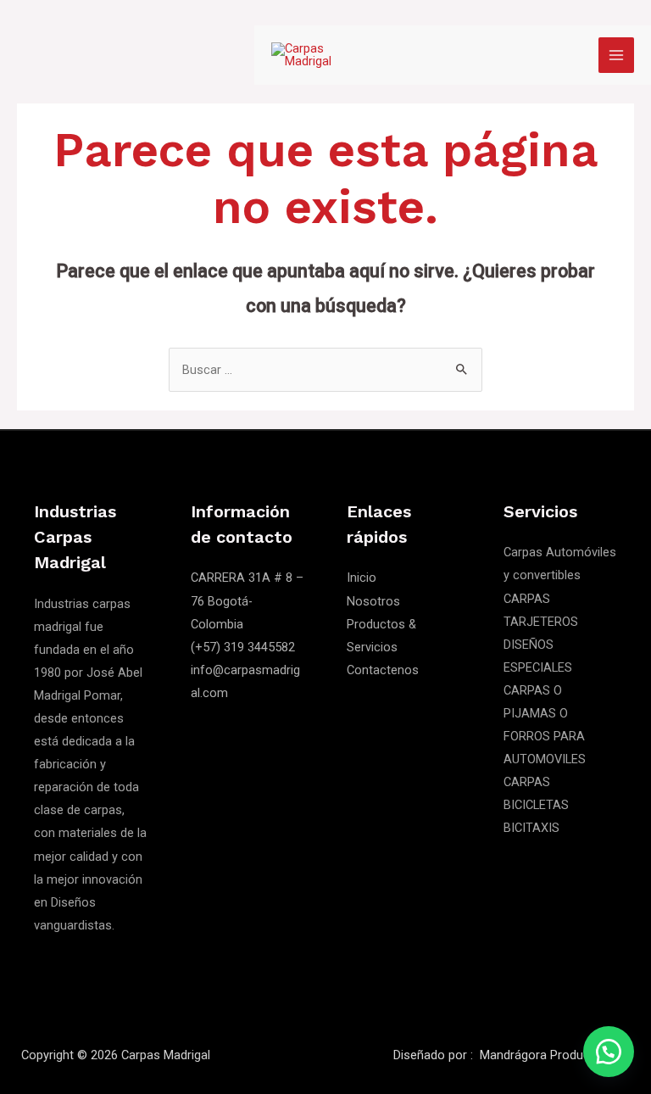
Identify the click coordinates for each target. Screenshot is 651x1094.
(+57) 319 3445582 (243, 647)
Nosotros (373, 601)
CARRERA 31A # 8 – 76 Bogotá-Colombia (247, 600)
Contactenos (383, 670)
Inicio (361, 577)
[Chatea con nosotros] (608, 1051)
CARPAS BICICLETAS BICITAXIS (536, 804)
